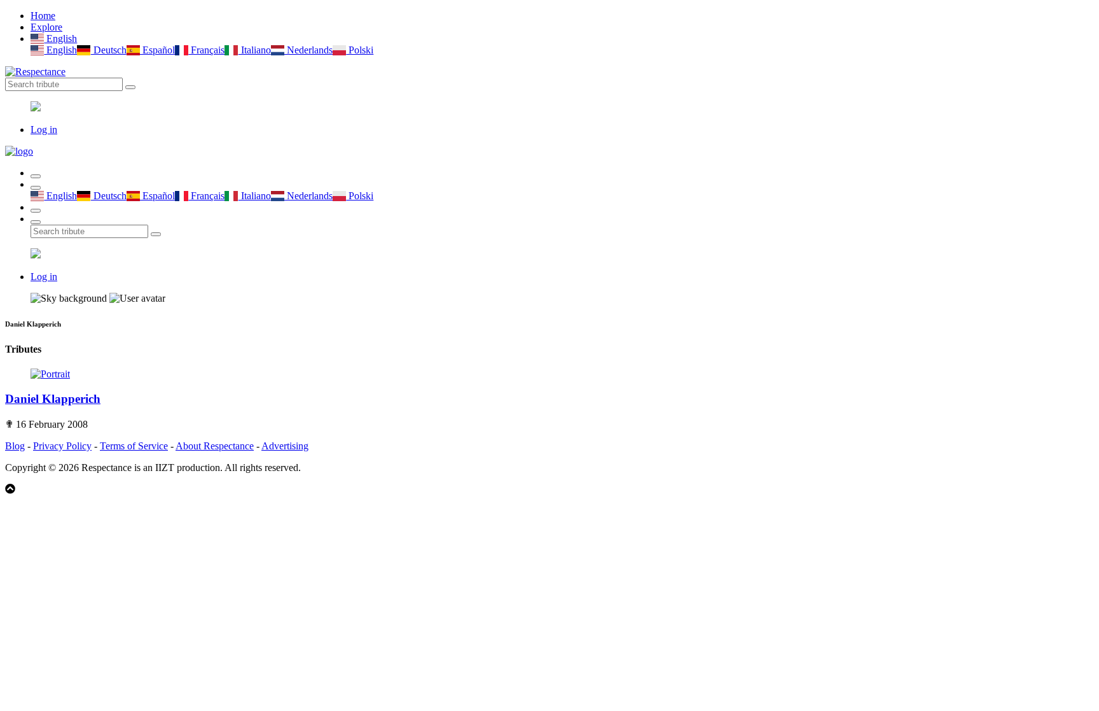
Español (157, 50)
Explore (46, 27)
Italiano (254, 50)
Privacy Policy (62, 445)
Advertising (284, 445)
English (60, 38)
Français (206, 50)
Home (43, 15)
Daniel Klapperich (52, 398)
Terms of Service (134, 445)
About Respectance (215, 445)
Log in (44, 129)
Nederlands (308, 50)
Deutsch (108, 50)
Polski (359, 50)
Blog (15, 445)
